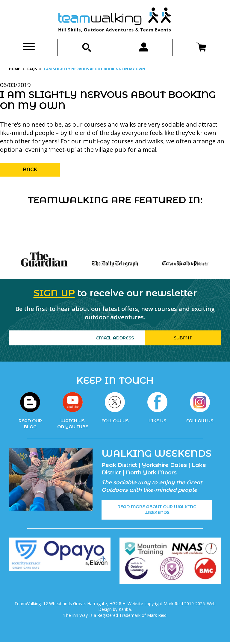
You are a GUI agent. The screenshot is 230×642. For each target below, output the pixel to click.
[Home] (115, 20)
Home (14, 69)
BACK (30, 169)
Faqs (32, 69)
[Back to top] (213, 625)
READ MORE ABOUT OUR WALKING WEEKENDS (156, 509)
